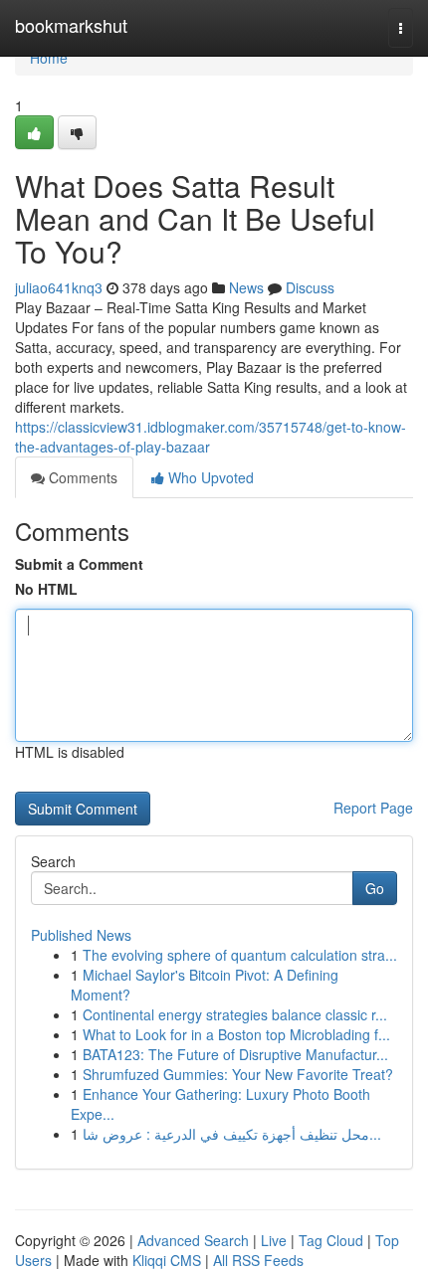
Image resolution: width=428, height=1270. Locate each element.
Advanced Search (193, 1240)
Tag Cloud (331, 1240)
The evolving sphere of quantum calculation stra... (240, 955)
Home (49, 58)
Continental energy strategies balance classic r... (235, 1014)
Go (374, 888)
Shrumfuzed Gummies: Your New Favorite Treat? (238, 1074)
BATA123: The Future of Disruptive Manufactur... (235, 1054)
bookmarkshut (71, 25)
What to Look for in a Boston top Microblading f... (236, 1034)
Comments (81, 477)
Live (274, 1240)
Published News (81, 935)
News (246, 287)
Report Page (373, 807)
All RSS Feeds (258, 1260)
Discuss (310, 287)
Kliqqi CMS (166, 1260)
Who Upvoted (209, 477)
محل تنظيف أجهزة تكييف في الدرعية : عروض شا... (232, 1134)
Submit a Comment (79, 564)
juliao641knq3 (59, 287)
